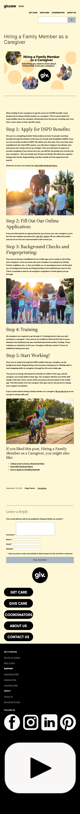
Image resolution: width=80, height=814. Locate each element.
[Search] (72, 20)
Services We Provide (12, 702)
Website (9, 549)
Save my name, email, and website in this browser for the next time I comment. (41, 554)
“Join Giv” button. (42, 236)
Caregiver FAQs (10, 680)
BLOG (21, 6)
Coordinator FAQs (11, 685)
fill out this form (61, 391)
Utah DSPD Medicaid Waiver (21, 467)
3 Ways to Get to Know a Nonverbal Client (27, 464)
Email (9, 544)
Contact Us (8, 696)
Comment (11, 535)
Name (9, 539)
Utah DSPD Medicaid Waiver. (46, 166)
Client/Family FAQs (11, 674)
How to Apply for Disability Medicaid (25, 470)
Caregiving (42, 488)
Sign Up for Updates (12, 657)
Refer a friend (9, 663)
